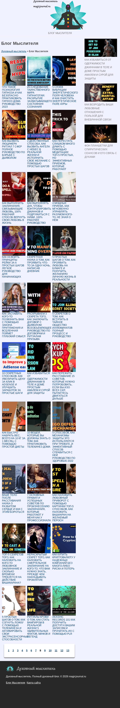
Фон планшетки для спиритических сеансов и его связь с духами (101, 151)
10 (50, 650)
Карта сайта (34, 682)
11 (56, 650)
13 (67, 650)
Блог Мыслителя (60, 33)
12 (61, 650)
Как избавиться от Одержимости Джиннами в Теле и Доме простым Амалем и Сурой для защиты (99, 69)
